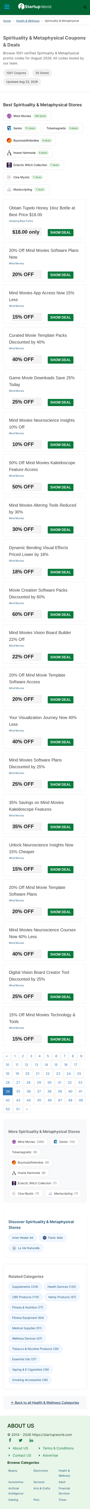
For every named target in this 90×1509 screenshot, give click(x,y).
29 (39, 1082)
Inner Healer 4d (22, 1237)
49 (81, 1100)
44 (29, 1100)
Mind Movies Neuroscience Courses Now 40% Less (42, 933)
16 (66, 1065)
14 (46, 1065)
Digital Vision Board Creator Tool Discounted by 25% (39, 975)
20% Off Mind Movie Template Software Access (37, 678)
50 (8, 1109)
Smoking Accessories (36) (30, 1380)
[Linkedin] (31, 1440)
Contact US (22, 1455)
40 (70, 1091)
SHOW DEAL (60, 232)
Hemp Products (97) (62, 1297)
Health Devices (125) (62, 1286)
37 (39, 1091)
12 (26, 1065)
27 (18, 1082)
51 (18, 1109)
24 (69, 1073)
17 (75, 1065)
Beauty (12, 1470)
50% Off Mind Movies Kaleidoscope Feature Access (42, 466)
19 (17, 1073)
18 (7, 1073)
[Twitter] (20, 1440)
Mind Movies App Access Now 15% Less (41, 296)
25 (79, 1073)
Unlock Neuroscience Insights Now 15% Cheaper (41, 848)
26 (8, 1082)
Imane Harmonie (32, 1173)
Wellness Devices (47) (27, 1338)
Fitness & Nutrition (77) (27, 1307)
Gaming (13, 1499)
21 (37, 1073)
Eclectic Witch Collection (37, 1183)
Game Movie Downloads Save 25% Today (42, 381)
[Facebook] (10, 1440)
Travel (62, 1499)
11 (16, 1065)
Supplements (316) (25, 1286)
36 (29, 1091)
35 (18, 1091)
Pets (36, 1499)
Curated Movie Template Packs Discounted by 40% (38, 338)
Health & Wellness (28, 20)
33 (80, 1082)
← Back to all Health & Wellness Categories (45, 1402)
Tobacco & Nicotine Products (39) (35, 1349)
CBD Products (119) (25, 1297)
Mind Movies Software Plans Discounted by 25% (35, 763)
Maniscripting (66, 1193)
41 (80, 1091)
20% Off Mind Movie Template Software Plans (37, 890)
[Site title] (45, 6)
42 (8, 1100)
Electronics (40, 1470)
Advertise (50, 1455)
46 (50, 1100)
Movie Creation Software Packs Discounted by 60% (38, 593)
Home (7, 20)
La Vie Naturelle (29, 1248)
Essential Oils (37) (24, 1359)
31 (59, 1082)
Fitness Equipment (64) (28, 1317)
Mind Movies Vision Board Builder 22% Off (40, 636)
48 (70, 1100)
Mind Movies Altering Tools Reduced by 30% (42, 508)
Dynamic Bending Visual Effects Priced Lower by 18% (38, 551)
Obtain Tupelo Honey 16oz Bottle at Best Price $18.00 (42, 211)
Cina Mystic (28, 1193)
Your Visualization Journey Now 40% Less (43, 721)
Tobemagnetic (24, 1152)
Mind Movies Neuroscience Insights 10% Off (42, 423)
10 (7, 1065)
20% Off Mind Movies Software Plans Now (43, 253)
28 (28, 1082)
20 (27, 1073)
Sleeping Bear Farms (21, 220)
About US (20, 1448)
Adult (62, 1482)
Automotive (15, 1482)
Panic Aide (55, 1237)
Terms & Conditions (58, 1448)
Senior (67, 1141)
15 (56, 1065)
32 (70, 1082)
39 (60, 1091)
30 (49, 1082)
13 (36, 1065)
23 (58, 1073)
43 (18, 1100)
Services (39, 1482)
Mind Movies (16, 263)
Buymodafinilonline (33, 1162)
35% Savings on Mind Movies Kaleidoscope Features (36, 806)
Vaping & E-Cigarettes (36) (30, 1369)
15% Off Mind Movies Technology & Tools (42, 1018)
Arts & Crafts (41, 1488)
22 (48, 1073)
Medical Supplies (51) (27, 1328)
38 (49, 1091)
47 (60, 1100)
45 (39, 1100)
